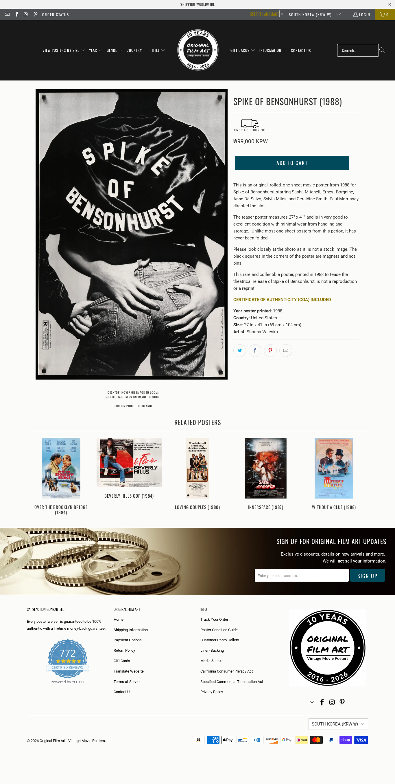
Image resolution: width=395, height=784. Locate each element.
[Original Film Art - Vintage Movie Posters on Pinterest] (35, 14)
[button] (64, 50)
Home (118, 619)
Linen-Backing (212, 650)
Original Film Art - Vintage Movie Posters (72, 741)
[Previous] (35, 477)
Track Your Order (214, 619)
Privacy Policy (211, 692)
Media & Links (212, 661)
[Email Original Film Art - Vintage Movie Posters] (7, 14)
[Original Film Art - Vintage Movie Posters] (198, 50)
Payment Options (128, 640)
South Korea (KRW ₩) (311, 14)
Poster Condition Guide (219, 630)
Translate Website (129, 671)
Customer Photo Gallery (219, 640)
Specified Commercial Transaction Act (231, 681)
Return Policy (124, 650)
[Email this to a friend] (285, 350)
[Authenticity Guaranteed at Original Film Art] (27, 688)
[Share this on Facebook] (255, 350)
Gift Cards (122, 661)
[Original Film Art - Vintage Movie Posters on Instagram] (25, 14)
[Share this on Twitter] (239, 350)
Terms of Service (127, 681)
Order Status (55, 14)
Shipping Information (131, 630)
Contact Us (123, 692)
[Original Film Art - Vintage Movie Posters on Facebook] (16, 14)
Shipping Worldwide (197, 4)
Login (364, 14)
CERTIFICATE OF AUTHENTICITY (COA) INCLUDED (282, 299)
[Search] (382, 50)
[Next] (359, 477)
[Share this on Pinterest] (270, 350)
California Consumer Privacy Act (226, 671)
